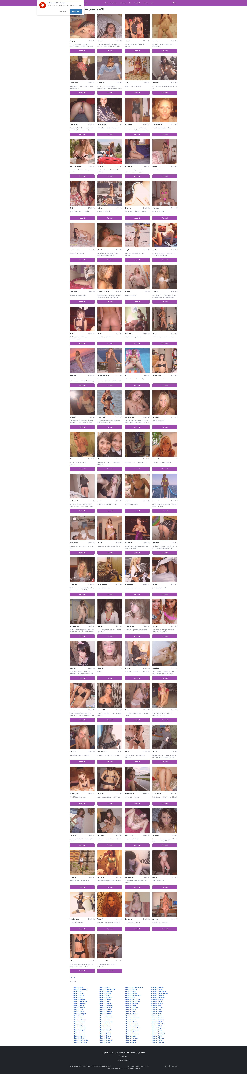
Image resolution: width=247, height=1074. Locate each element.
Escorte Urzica (157, 1016)
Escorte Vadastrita (158, 1020)
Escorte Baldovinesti (80, 989)
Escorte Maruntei (105, 1034)
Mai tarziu (63, 11)
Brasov (146, 3)
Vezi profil (82, 51)
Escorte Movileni (105, 1042)
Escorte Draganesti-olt (107, 989)
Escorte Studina (157, 1001)
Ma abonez (76, 11)
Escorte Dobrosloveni (81, 1040)
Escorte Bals (78, 991)
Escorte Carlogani (80, 1014)
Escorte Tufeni (157, 1014)
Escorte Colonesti (80, 1020)
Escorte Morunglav (106, 1040)
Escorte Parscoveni (132, 1003)
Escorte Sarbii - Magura (133, 1028)
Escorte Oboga (131, 991)
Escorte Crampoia (80, 1028)
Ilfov (152, 3)
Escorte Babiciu (79, 987)
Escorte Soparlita (157, 987)
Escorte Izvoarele (106, 1030)
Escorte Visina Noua (158, 1032)
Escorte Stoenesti (158, 995)
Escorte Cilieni (78, 1018)
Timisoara (123, 3)
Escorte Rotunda (131, 1022)
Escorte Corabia (79, 1022)
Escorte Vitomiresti (158, 1034)
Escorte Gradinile (105, 1014)
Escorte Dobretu (79, 1038)
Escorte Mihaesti (105, 1036)
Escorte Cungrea (79, 1030)
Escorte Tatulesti (157, 1003)
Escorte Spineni (157, 989)
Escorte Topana (157, 1009)
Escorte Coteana (79, 1026)
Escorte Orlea (130, 997)
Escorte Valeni (157, 1026)
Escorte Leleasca (105, 1032)
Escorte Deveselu (79, 1036)
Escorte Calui (78, 1009)
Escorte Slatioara (131, 1042)
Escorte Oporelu (131, 993)
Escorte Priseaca (131, 1016)
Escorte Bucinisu (79, 1007)
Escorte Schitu (131, 1032)
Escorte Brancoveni (80, 1001)
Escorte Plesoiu (131, 1009)
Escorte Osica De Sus (133, 1001)
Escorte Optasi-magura (133, 995)
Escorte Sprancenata (159, 991)
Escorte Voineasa (158, 1038)
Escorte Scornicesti (132, 1034)
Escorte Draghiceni (106, 991)
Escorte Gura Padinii (106, 1018)
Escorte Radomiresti (133, 1018)
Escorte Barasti (79, 995)
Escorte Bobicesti (79, 999)
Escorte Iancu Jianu (106, 1022)
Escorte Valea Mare (158, 1024)
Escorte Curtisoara (80, 1032)
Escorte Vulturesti (158, 1042)
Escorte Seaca (131, 1036)
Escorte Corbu (78, 1024)
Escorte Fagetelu (105, 993)
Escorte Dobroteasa (80, 1042)
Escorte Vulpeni (157, 1040)
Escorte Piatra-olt (132, 1007)
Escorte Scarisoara (132, 1030)
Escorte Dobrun (105, 987)
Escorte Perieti (131, 1005)
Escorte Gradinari (106, 1012)
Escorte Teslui (156, 1005)
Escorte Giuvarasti (106, 1007)
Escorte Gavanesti (106, 1003)
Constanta (137, 3)
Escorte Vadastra (157, 1018)
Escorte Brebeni (79, 1005)
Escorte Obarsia (131, 989)
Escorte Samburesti (132, 1026)
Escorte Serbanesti (132, 1038)
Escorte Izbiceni (105, 1028)
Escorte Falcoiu (105, 995)
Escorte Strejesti (157, 999)
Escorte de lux (144, 1066)
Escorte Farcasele (106, 997)
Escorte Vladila (157, 1036)
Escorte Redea (131, 1020)
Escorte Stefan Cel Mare (160, 993)
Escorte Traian (157, 1012)
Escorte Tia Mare (157, 1007)
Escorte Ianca (104, 1020)
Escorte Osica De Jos (133, 999)
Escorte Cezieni (79, 1016)
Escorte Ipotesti (105, 1026)
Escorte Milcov (105, 1038)
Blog (106, 3)
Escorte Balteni (79, 993)
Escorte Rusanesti (132, 1024)
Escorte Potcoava (132, 1014)
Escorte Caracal (79, 1012)
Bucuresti (113, 3)
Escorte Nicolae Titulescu (134, 987)
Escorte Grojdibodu (106, 1016)
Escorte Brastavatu (80, 1003)
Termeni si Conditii (133, 1066)
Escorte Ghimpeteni (106, 1005)
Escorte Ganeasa (105, 999)
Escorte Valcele (157, 1022)
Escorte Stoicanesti (158, 997)
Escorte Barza (78, 997)
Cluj (130, 3)
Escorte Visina (157, 1030)
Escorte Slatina (131, 1040)
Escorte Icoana (105, 1024)
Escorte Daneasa (79, 1034)
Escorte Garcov (105, 1001)
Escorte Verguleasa (158, 1028)
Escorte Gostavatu (106, 1009)
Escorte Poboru (131, 1012)
